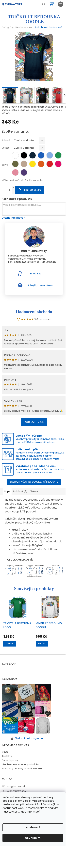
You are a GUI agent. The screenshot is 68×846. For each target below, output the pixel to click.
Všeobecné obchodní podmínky (20, 764)
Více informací (30, 812)
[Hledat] (43, 4)
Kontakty (7, 756)
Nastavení (32, 827)
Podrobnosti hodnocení (48, 27)
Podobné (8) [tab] (20, 491)
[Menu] (60, 4)
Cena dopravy (10, 760)
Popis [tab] (7, 491)
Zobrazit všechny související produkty (34, 481)
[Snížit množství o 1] (13, 192)
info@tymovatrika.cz (40, 285)
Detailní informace (12, 217)
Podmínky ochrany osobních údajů (22, 768)
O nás (5, 752)
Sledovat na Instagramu (29, 738)
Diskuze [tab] (34, 491)
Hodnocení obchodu (34, 311)
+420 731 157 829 (16, 791)
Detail (9, 643)
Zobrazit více (34, 422)
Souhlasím (32, 838)
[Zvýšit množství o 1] (13, 188)
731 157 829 (34, 273)
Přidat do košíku (32, 190)
